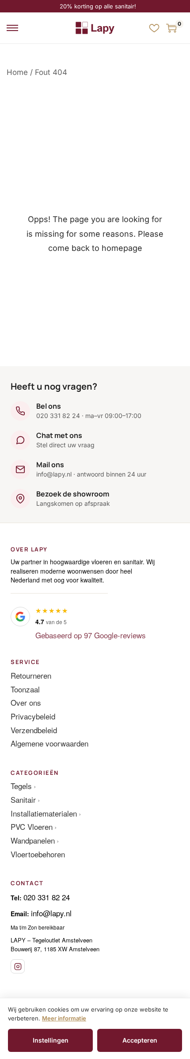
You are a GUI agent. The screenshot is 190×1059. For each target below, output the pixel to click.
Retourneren (31, 675)
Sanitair (23, 799)
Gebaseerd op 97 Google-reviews (90, 635)
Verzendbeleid (34, 729)
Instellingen (50, 1040)
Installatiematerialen (44, 813)
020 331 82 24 (46, 897)
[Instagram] (18, 966)
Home (17, 72)
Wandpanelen (33, 840)
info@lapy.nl (51, 912)
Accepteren (139, 1040)
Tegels (21, 785)
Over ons (26, 702)
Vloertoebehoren (38, 854)
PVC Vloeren (32, 826)
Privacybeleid (33, 716)
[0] (171, 28)
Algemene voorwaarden (49, 743)
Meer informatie (64, 1018)
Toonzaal (25, 689)
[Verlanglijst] (154, 28)
